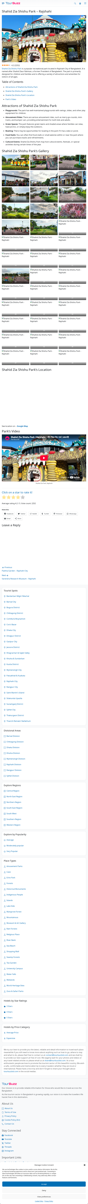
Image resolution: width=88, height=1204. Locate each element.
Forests (9, 883)
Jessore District (13, 647)
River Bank (11, 940)
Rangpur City (12, 687)
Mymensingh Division (15, 759)
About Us (9, 1108)
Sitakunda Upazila (14, 698)
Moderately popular (15, 845)
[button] (84, 1165)
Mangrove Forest (13, 911)
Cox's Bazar (11, 624)
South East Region (14, 808)
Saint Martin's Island (15, 692)
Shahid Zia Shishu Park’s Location (20, 95)
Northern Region (13, 802)
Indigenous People (14, 894)
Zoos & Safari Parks (14, 991)
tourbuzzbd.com (11, 1071)
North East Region (14, 796)
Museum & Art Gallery (16, 923)
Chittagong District (14, 613)
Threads (8, 1147)
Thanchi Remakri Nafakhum (18, 721)
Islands (9, 900)
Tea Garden (11, 963)
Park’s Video (11, 99)
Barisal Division (13, 736)
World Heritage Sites (15, 985)
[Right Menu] (84, 3)
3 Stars (9, 1006)
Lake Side (10, 906)
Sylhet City (10, 709)
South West (11, 813)
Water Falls (11, 974)
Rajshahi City (12, 681)
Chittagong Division (15, 741)
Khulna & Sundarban (15, 658)
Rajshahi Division (13, 764)
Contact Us (9, 1124)
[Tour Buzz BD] (13, 3)
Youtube (8, 1139)
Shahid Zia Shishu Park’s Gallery (19, 91)
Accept (44, 1184)
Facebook (9, 1135)
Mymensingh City (14, 670)
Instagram (9, 1150)
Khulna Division (13, 753)
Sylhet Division (12, 776)
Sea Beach (10, 946)
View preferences (44, 1196)
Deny (44, 1190)
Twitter (8, 1143)
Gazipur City (11, 641)
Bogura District (13, 607)
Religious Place (12, 934)
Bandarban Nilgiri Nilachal (17, 596)
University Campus (14, 968)
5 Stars (9, 1017)
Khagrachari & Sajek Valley (18, 653)
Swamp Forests (13, 957)
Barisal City (11, 602)
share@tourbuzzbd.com (55, 1060)
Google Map (22, 426)
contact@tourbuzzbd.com (57, 1055)
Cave (8, 872)
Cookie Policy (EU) (12, 1120)
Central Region (12, 791)
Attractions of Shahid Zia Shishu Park (22, 87)
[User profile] (80, 3)
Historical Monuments (16, 889)
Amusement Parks (14, 866)
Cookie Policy (39, 1201)
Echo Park (10, 877)
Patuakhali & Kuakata (15, 675)
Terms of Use (10, 1112)
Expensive (10, 1038)
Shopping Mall (12, 951)
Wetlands (10, 980)
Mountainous (12, 917)
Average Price (12, 1032)
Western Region (13, 825)
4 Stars (9, 1012)
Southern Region (13, 819)
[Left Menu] (3, 3)
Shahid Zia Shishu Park (12, 68)
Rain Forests (11, 928)
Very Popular (12, 851)
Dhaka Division (12, 747)
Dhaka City (11, 630)
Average (10, 840)
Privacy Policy (48, 1201)
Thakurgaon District (15, 715)
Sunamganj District (14, 704)
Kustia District (12, 664)
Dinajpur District (13, 636)
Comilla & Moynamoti (15, 619)
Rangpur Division (13, 770)
